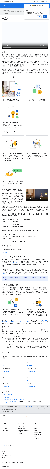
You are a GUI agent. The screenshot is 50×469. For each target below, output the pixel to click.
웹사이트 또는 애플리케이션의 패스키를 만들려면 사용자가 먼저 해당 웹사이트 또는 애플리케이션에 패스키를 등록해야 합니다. (25, 215)
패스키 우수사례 (8, 395)
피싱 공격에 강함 (9, 344)
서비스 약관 (4, 426)
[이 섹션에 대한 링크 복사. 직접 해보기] (13, 246)
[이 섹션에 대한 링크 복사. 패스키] (11, 19)
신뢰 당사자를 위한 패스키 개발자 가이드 (14, 399)
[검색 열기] (34, 1)
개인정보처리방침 (7, 462)
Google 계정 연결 (21, 433)
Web (4, 380)
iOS (28, 380)
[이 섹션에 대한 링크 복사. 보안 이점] (11, 327)
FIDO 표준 (4, 274)
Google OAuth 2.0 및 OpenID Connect (23, 431)
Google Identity (21, 426)
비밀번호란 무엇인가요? (12, 190)
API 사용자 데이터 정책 (6, 428)
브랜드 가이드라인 (5, 430)
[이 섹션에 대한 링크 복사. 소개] (7, 52)
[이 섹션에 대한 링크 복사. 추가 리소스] (13, 392)
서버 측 (5, 365)
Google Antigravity (37, 434)
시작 (45, 16)
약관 (2, 462)
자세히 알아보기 (7, 371)
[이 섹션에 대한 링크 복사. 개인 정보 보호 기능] (19, 285)
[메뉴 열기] (2, 1)
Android (30, 365)
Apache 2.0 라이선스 (6, 408)
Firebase (35, 430)
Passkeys (4, 5)
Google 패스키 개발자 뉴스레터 (12, 402)
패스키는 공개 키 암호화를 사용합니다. (13, 337)
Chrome (35, 428)
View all (35, 440)
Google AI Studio (37, 432)
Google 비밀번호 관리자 (15, 263)
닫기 (39, 16)
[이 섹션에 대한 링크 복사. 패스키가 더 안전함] (19, 132)
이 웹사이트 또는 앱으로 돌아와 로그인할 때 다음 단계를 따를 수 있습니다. (21, 230)
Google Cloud (36, 436)
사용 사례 (6, 397)
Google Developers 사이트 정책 (32, 408)
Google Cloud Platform (6, 455)
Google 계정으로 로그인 (22, 428)
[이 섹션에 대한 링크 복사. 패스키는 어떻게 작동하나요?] (28, 257)
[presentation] (25, 52)
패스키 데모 (5, 252)
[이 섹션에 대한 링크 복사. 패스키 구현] (13, 353)
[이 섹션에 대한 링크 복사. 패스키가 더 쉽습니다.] (21, 77)
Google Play (36, 438)
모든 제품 (3, 457)
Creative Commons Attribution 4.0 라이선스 (26, 406)
